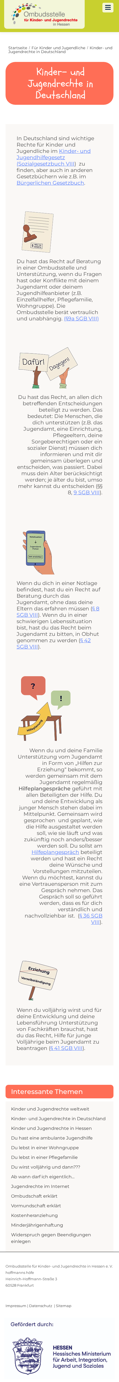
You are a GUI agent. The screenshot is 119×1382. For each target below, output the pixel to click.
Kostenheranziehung (34, 1215)
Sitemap (63, 1305)
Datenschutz (40, 1305)
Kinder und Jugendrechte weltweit (50, 1109)
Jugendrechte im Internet (40, 1186)
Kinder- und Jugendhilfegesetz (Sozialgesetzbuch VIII (54, 157)
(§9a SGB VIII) (81, 318)
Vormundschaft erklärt (36, 1205)
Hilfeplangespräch (55, 852)
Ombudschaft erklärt (34, 1196)
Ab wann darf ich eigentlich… (42, 1176)
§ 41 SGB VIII (66, 1048)
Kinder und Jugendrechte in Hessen (51, 1128)
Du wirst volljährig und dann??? (45, 1167)
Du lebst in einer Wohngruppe (45, 1147)
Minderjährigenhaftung (37, 1225)
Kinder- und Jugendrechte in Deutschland (58, 1118)
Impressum (16, 1305)
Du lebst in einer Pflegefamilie (44, 1157)
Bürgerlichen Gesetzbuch (50, 183)
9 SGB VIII (87, 492)
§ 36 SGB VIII (90, 919)
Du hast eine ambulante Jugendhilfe (52, 1138)
